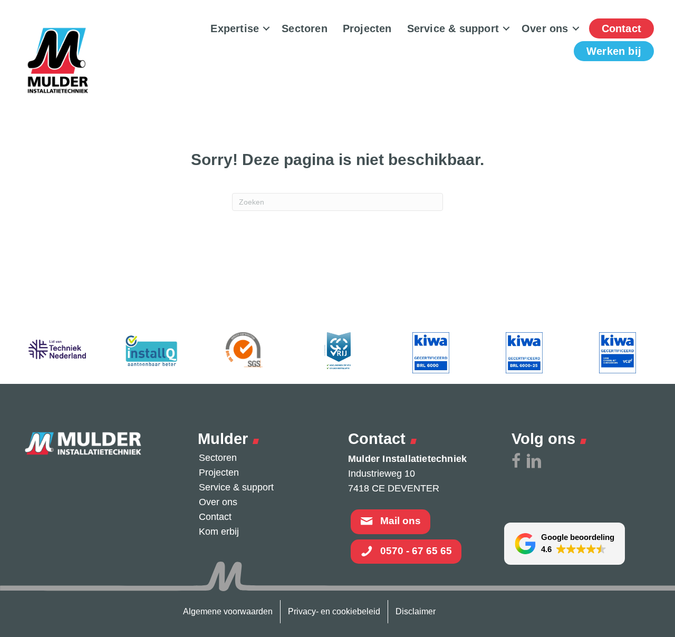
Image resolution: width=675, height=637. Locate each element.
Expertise (234, 28)
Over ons (545, 28)
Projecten (367, 28)
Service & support (453, 28)
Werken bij (613, 51)
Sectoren (304, 28)
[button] (266, 28)
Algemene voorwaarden (228, 611)
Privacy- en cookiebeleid (334, 611)
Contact (621, 28)
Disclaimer (416, 611)
